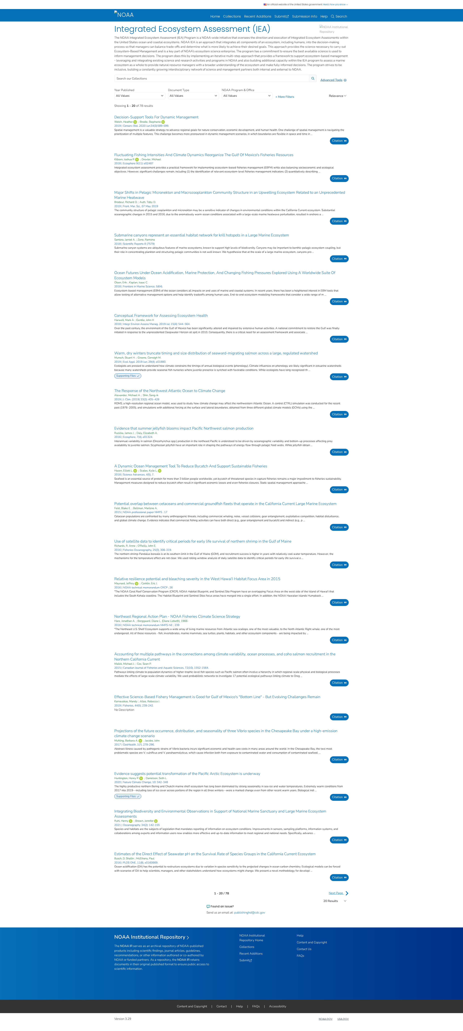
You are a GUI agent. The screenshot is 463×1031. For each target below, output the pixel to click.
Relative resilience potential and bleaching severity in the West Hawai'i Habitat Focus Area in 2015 (197, 578)
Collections (232, 16)
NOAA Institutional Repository (149, 937)
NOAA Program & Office (238, 90)
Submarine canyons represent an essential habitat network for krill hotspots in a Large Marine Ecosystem (201, 235)
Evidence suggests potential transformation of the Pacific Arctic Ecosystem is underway (187, 773)
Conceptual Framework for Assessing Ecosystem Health (161, 315)
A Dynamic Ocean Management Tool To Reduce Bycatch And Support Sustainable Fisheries (190, 466)
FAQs (300, 956)
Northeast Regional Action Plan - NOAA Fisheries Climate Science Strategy (177, 616)
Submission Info (304, 16)
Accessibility (277, 1006)
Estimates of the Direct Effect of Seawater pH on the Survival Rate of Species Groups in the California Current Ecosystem (215, 853)
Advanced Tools (331, 80)
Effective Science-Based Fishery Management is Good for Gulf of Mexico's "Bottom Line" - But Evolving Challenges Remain (217, 696)
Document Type (178, 90)
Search (341, 16)
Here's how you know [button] (334, 4)
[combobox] (139, 95)
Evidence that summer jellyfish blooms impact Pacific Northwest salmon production (184, 428)
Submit (280, 16)
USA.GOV (343, 1019)
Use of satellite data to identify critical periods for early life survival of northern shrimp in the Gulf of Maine (202, 541)
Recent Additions (257, 16)
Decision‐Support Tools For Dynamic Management (156, 117)
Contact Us (304, 949)
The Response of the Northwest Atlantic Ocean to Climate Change (169, 390)
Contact (221, 1006)
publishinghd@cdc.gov (249, 912)
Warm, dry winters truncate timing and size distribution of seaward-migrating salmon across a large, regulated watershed (216, 353)
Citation (337, 141)
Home (215, 16)
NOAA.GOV (325, 1019)
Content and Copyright (312, 942)
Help (324, 16)
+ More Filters (284, 97)
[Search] (313, 78)
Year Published (124, 90)
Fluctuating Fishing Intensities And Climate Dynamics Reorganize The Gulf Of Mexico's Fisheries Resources (203, 154)
